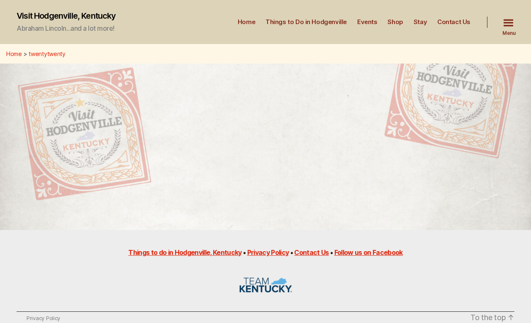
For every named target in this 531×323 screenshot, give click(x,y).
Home (246, 22)
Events (367, 22)
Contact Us (453, 22)
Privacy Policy (268, 252)
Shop (395, 22)
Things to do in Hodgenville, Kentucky (184, 252)
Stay (420, 22)
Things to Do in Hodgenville (306, 22)
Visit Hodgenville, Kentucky (66, 16)
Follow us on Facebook (368, 252)
